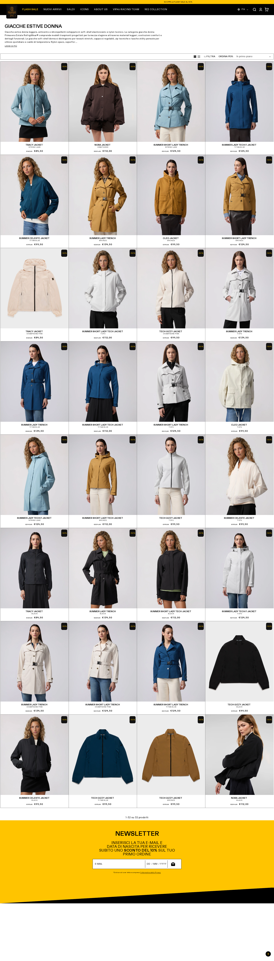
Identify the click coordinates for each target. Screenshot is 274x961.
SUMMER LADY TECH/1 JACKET (239, 145)
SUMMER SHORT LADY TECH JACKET (102, 332)
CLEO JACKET (171, 238)
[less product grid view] (199, 56)
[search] (254, 9)
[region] (137, 2)
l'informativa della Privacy (150, 872)
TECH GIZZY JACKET (170, 332)
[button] (52, 9)
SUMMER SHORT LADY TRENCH (170, 145)
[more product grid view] (195, 56)
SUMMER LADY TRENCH (102, 238)
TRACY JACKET (34, 145)
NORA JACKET (103, 145)
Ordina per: (226, 56)
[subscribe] (173, 864)
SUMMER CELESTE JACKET (34, 238)
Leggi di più (11, 46)
